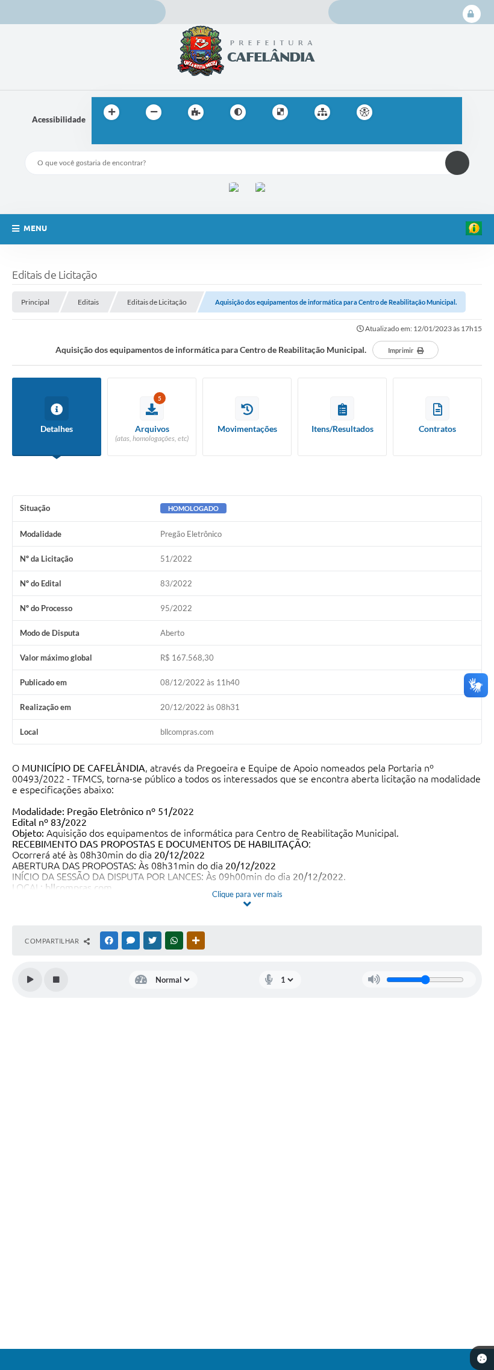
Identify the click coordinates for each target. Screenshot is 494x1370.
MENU (35, 228)
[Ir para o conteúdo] (399, 112)
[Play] (30, 980)
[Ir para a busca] (104, 137)
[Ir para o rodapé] (130, 137)
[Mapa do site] (322, 112)
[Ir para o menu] (425, 112)
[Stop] (56, 980)
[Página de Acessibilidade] (364, 112)
